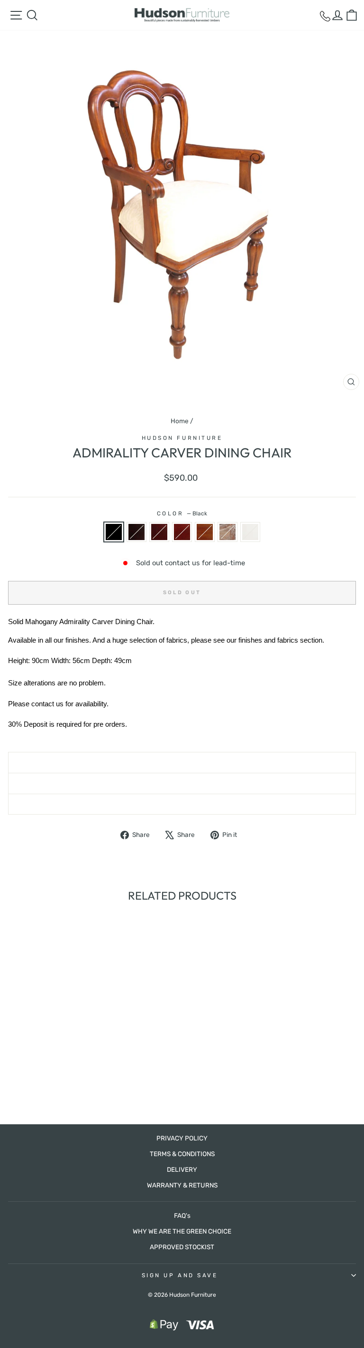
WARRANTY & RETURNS (182, 1185)
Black (113, 531)
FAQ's (182, 1215)
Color (182, 513)
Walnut (182, 531)
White (250, 531)
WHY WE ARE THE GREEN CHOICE (182, 1231)
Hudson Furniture (182, 438)
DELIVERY (182, 1169)
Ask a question (181, 783)
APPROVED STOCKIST (182, 1247)
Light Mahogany (204, 531)
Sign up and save (180, 1275)
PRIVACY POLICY (182, 1138)
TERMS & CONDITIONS (182, 1154)
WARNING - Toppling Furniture (182, 804)
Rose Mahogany (159, 531)
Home (180, 421)
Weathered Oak (227, 531)
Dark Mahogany (136, 531)
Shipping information (182, 762)
